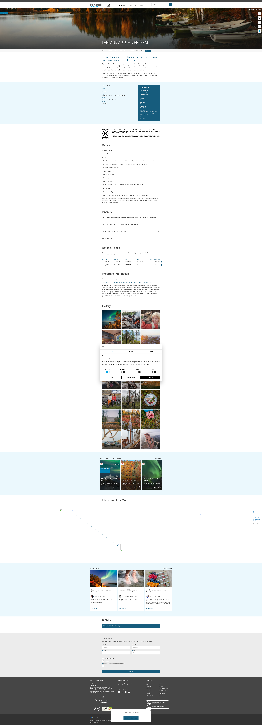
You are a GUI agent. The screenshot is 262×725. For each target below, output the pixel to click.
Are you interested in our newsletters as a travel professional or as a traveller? (119, 656)
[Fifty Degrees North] (97, 5)
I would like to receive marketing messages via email (113, 663)
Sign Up (131, 671)
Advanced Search (168, 6)
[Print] (259, 22)
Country (104, 650)
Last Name (135, 644)
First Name (105, 644)
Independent (143, 107)
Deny (111, 377)
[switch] (123, 372)
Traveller (107, 661)
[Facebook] (259, 26)
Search (170, 4)
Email (134, 650)
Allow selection (131, 377)
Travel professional (109, 658)
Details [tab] (131, 351)
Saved (123, 463)
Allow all (151, 377)
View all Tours (158, 458)
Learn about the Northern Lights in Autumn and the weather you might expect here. (127, 282)
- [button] (2, 509)
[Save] (259, 13)
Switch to (131, 718)
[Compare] (259, 18)
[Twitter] (259, 31)
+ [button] (2, 507)
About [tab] (151, 351)
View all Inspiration (167, 568)
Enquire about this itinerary (111, 626)
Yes (106, 666)
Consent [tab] (110, 351)
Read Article (94, 608)
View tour (110, 475)
